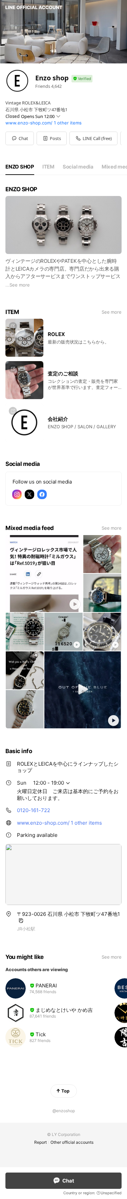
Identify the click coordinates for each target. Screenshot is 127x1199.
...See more (17, 285)
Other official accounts (71, 1142)
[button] (52, 138)
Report (40, 1142)
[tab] (19, 167)
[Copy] (21, 920)
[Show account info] (81, 79)
